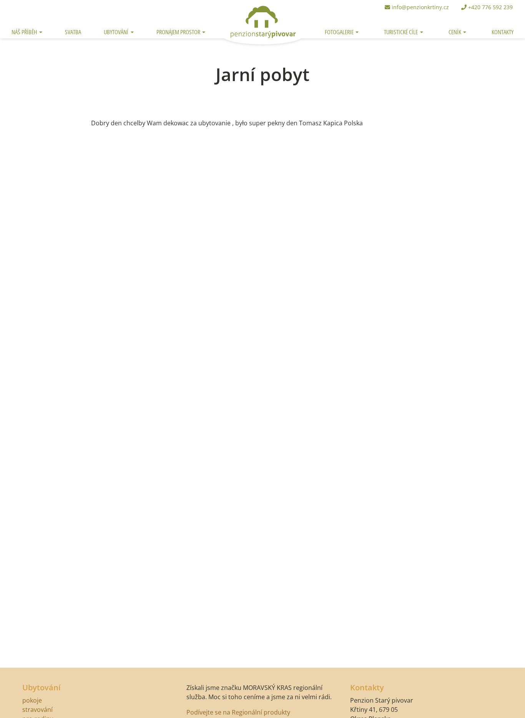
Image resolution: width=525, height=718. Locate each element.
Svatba (73, 32)
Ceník (455, 32)
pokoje (32, 700)
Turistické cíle (401, 32)
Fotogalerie (340, 32)
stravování (37, 709)
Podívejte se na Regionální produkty (238, 712)
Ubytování (117, 32)
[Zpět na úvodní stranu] (263, 20)
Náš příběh (25, 32)
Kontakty (502, 32)
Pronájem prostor (178, 32)
